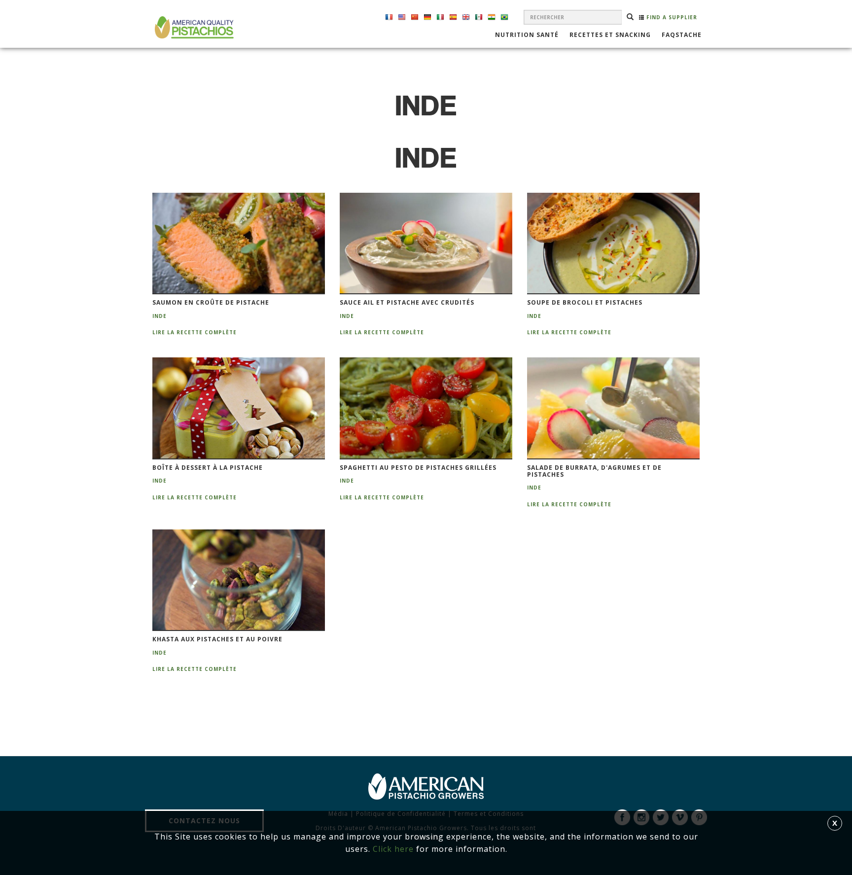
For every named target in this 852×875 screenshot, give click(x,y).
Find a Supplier (670, 17)
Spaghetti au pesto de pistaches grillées (418, 467)
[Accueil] (193, 27)
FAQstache (682, 35)
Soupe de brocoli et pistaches (584, 302)
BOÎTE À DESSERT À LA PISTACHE (207, 467)
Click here (393, 848)
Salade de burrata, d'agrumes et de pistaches (594, 471)
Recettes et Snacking (610, 35)
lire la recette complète (194, 332)
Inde (159, 316)
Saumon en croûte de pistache (210, 302)
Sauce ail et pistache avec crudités (407, 302)
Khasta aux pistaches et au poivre (217, 639)
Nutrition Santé (527, 35)
